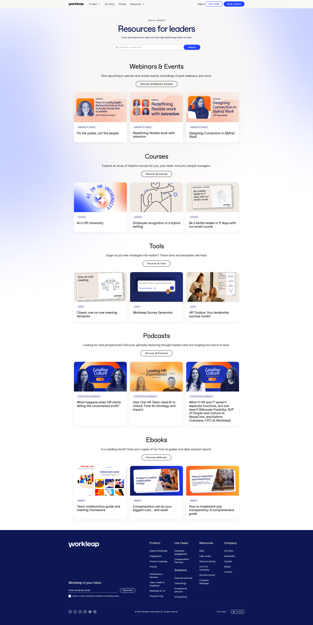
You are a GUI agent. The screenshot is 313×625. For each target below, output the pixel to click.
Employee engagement (180, 552)
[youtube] (90, 611)
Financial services (183, 578)
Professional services (180, 590)
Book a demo (234, 4)
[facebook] (75, 611)
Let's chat (213, 4)
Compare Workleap (204, 582)
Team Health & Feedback (157, 584)
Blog (201, 550)
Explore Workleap (158, 550)
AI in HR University (204, 568)
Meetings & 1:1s (157, 591)
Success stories (207, 575)
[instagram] (95, 611)
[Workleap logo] (76, 4)
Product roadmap (158, 561)
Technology (180, 583)
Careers (228, 561)
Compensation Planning (181, 561)
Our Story (109, 4)
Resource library (207, 561)
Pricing (122, 4)
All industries (180, 597)
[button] (95, 4)
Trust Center (221, 612)
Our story (229, 550)
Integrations (156, 556)
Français (239, 612)
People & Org (156, 596)
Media (227, 566)
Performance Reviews (156, 575)
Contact (228, 572)
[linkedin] (70, 611)
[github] (85, 611)
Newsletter (229, 556)
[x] (80, 611)
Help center (205, 556)
